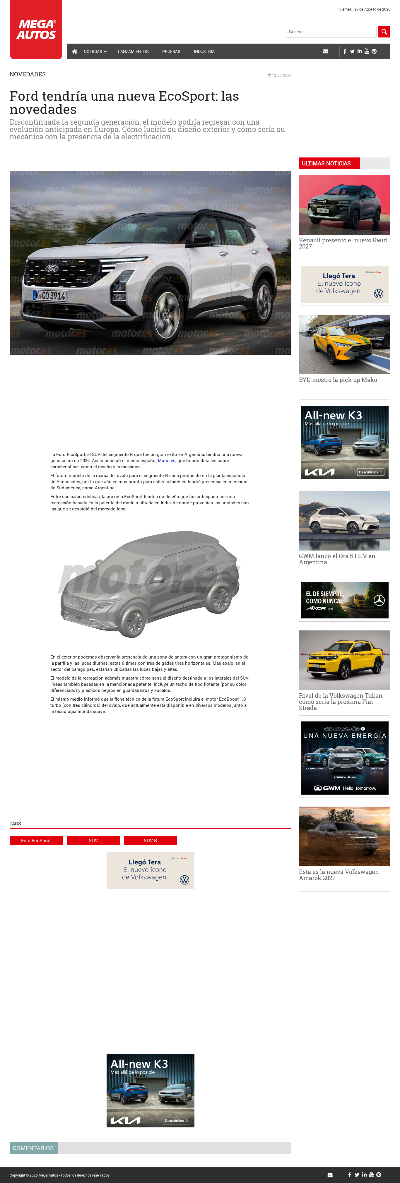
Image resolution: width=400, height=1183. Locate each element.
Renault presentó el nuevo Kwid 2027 (343, 243)
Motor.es (166, 460)
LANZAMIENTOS (133, 51)
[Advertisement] (150, 400)
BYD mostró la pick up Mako (338, 379)
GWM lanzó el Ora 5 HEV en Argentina (337, 559)
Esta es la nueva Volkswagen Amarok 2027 (339, 875)
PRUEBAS (171, 51)
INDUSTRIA (204, 51)
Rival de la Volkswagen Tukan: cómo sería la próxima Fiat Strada (341, 701)
